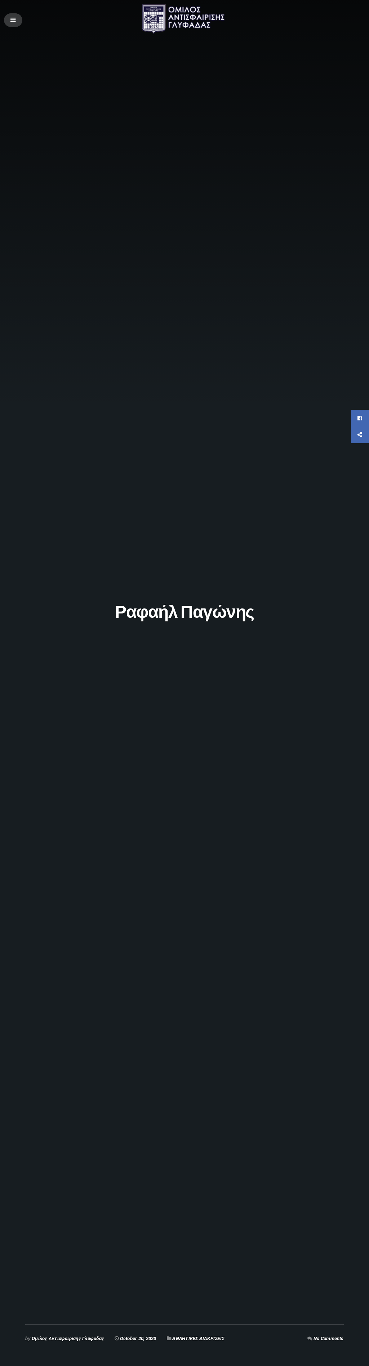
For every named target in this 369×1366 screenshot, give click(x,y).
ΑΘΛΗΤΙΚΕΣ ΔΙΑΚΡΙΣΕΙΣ (198, 1338)
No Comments (329, 1338)
